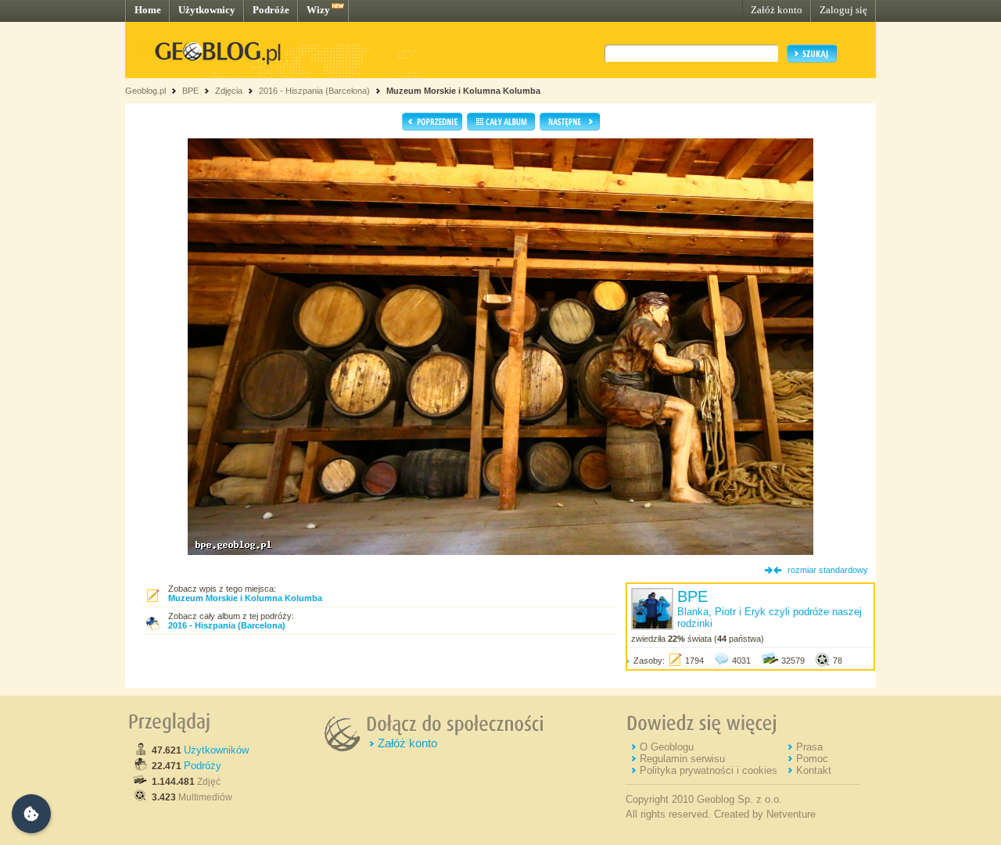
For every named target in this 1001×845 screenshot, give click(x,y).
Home (148, 10)
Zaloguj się (843, 10)
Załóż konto (776, 10)
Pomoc (812, 758)
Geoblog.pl (145, 90)
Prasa (809, 747)
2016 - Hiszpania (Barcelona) (314, 90)
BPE (190, 90)
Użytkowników (216, 750)
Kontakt (813, 770)
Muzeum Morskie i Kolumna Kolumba (463, 90)
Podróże (271, 10)
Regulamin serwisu (682, 758)
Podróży (202, 766)
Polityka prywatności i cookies (708, 770)
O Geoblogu (667, 747)
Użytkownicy (206, 10)
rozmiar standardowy (828, 570)
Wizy (318, 10)
